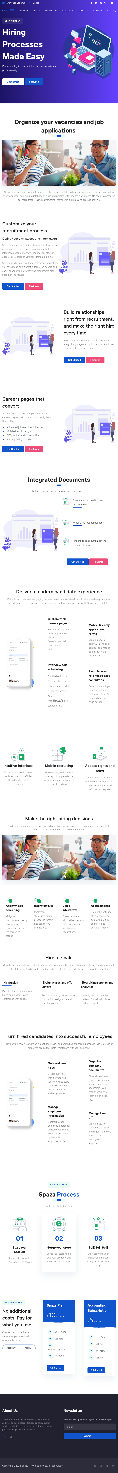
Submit (87, 1435)
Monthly (11, 1347)
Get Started (13, 81)
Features (34, 81)
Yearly (27, 1347)
